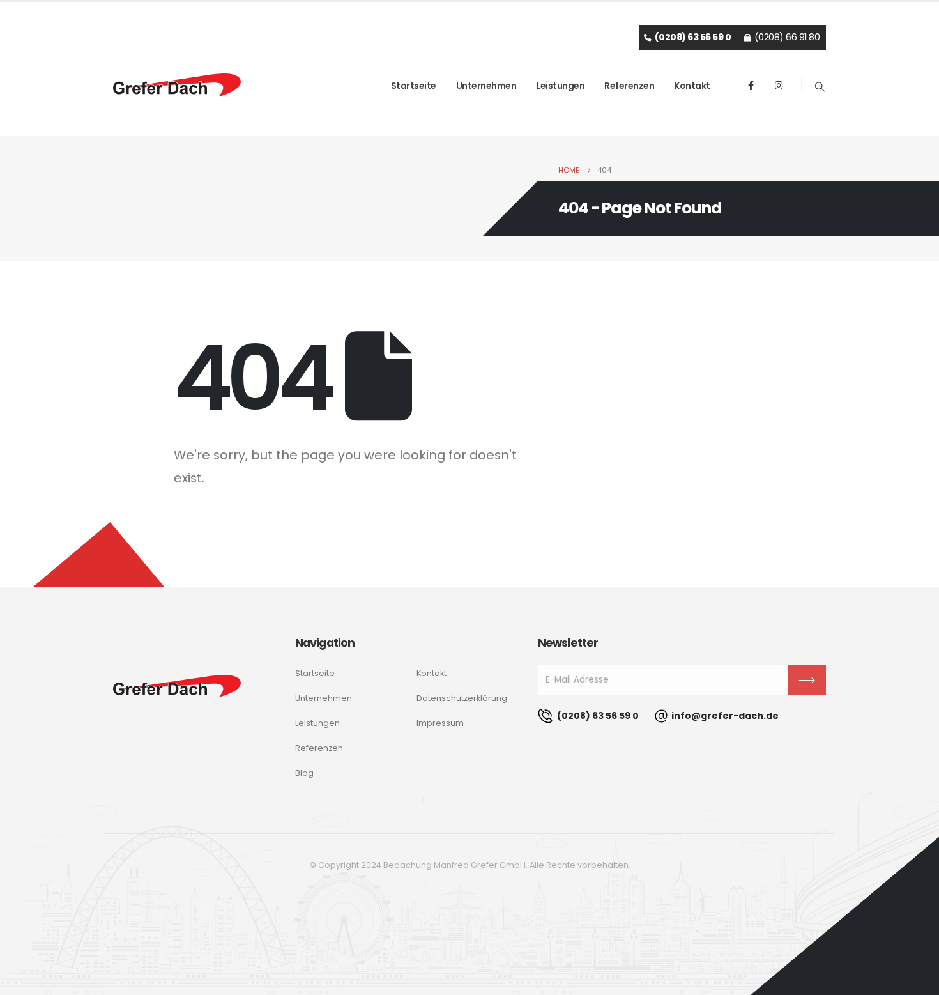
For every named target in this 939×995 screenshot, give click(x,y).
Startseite (413, 85)
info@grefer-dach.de (725, 715)
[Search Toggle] (820, 87)
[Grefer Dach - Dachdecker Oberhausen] (177, 84)
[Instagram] (779, 85)
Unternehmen (486, 85)
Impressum (440, 723)
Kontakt (692, 85)
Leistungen (560, 85)
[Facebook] (751, 85)
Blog (304, 772)
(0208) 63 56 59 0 (597, 715)
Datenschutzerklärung (461, 698)
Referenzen (629, 85)
